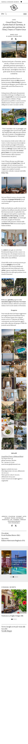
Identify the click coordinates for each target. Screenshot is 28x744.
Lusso (14, 19)
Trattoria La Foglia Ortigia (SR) (12, 616)
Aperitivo (5, 516)
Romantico (5, 519)
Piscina (13, 518)
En (2, 14)
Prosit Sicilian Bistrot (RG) (10, 534)
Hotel (24, 516)
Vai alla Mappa (6, 631)
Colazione (11, 516)
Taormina (16, 519)
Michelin (7, 518)
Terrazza (23, 519)
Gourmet (19, 516)
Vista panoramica (14, 523)
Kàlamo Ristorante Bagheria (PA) (13, 540)
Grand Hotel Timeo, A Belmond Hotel (12, 456)
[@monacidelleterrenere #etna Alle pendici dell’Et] (7, 640)
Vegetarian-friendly (14, 521)
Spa (11, 519)
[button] (10, 576)
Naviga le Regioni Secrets (10, 2)
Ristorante (19, 518)
